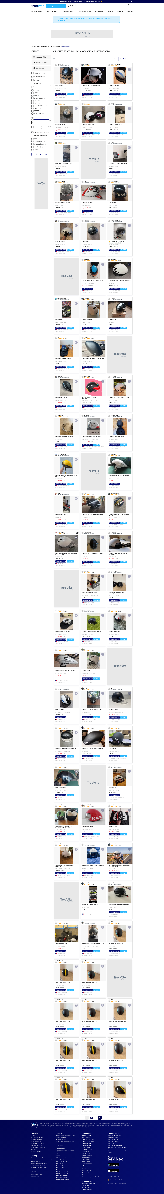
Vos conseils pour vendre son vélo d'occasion (117, 1151)
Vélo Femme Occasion (62, 1170)
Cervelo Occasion (86, 1145)
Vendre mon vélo (61, 1137)
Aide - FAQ (34, 1149)
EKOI (37, 101)
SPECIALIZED (39, 98)
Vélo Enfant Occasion (62, 1168)
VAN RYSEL (39, 113)
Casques (57, 46)
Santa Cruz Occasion (87, 1167)
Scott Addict (85, 1187)
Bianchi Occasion (86, 1135)
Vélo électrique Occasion (63, 1158)
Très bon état (40, 144)
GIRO (37, 90)
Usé (36, 150)
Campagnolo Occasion (88, 1139)
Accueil (33, 46)
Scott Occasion (86, 1169)
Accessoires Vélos (67, 12)
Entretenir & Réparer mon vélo (39, 1167)
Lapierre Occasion (87, 1155)
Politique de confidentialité (38, 1143)
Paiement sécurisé (61, 1139)
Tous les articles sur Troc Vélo (39, 1158)
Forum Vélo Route (113, 1139)
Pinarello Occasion (87, 1163)
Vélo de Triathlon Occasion (63, 1154)
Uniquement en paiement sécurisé (42, 128)
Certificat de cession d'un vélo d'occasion (42, 1178)
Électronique (99, 12)
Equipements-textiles (45, 46)
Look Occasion (86, 1157)
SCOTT (37, 111)
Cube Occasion (86, 1147)
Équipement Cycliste (84, 12)
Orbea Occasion (86, 1161)
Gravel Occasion (60, 1160)
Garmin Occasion (86, 1151)
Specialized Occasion (87, 1173)
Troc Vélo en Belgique (113, 1137)
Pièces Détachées (51, 12)
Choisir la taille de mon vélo (38, 1165)
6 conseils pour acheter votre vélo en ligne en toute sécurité (42, 1160)
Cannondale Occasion (88, 1141)
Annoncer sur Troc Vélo (37, 1174)
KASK (37, 93)
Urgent (36, 80)
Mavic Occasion (86, 1159)
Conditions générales (36, 1139)
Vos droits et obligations (37, 1145)
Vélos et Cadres (36, 12)
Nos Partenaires (35, 1176)
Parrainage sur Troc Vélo (114, 1135)
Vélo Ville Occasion (61, 1164)
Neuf (37, 139)
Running (110, 12)
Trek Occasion (86, 1175)
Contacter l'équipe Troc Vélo (38, 1147)
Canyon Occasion (86, 1143)
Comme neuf (39, 141)
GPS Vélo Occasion (61, 1177)
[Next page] (100, 1118)
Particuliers (40, 73)
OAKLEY (38, 108)
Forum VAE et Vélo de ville (115, 1145)
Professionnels (40, 77)
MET (36, 96)
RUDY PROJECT (40, 106)
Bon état (38, 147)
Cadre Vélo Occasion (62, 1175)
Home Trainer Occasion (62, 1179)
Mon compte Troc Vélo (37, 1137)
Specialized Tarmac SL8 (88, 1183)
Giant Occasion (86, 1153)
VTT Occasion (60, 1156)
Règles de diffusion (36, 1141)
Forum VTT (111, 1143)
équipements (88, 2)
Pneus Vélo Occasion (62, 1174)
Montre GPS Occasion (62, 1166)
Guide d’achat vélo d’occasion (39, 1163)
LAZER (37, 103)
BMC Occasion (86, 1137)
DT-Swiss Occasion (87, 1149)
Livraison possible (41, 132)
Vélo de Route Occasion (62, 1152)
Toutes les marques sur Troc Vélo (91, 1177)
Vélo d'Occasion (60, 1148)
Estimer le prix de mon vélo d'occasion (66, 1135)
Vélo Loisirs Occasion (62, 1162)
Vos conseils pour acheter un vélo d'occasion (117, 1148)
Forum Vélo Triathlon (113, 1141)
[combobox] (41, 68)
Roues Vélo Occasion (62, 1172)
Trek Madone (85, 1185)
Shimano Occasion (87, 1171)
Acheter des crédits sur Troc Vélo (65, 1141)
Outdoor (120, 12)
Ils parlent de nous (36, 1151)
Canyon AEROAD (86, 1189)
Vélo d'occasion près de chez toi (65, 1150)
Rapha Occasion (86, 1165)
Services (130, 12)
